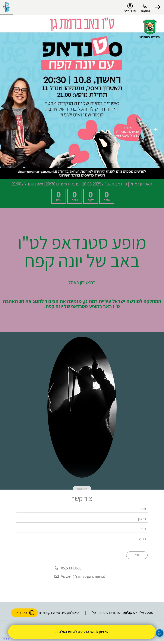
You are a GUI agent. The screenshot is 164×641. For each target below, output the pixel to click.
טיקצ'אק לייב (70, 612)
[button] (157, 7)
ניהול (6, 638)
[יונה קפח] (82, 407)
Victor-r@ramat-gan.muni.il (83, 576)
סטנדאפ (21, 612)
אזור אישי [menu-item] (130, 11)
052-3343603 (71, 568)
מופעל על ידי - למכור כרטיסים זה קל (122, 612)
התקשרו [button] (145, 11)
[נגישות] (160, 633)
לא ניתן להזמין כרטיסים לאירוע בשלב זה (82, 631)
